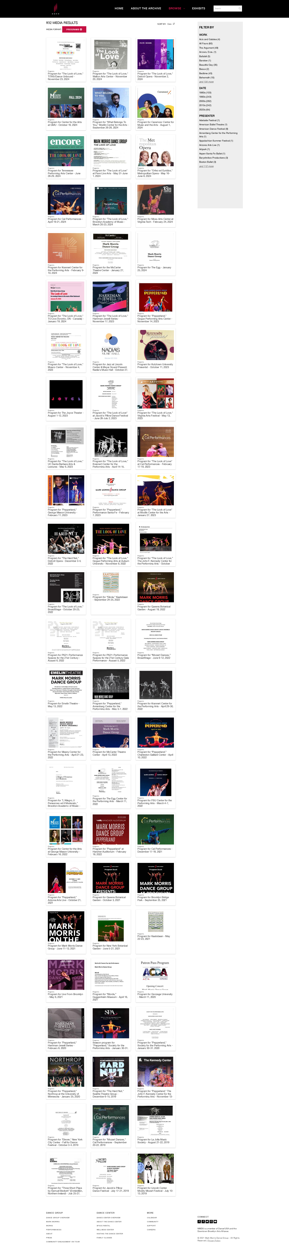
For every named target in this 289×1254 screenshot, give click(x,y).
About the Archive (146, 8)
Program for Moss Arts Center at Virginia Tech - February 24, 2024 (155, 220)
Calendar (152, 1218)
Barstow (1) (205, 60)
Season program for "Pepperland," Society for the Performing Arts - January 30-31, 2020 (110, 1046)
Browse (175, 8)
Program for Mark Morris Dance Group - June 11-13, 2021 (65, 947)
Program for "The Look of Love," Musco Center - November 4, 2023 (65, 367)
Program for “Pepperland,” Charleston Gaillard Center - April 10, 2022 (155, 754)
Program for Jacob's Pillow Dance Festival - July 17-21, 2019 (111, 1189)
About (49, 1234)
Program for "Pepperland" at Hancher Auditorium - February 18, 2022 (109, 851)
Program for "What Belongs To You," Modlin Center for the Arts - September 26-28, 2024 (111, 125)
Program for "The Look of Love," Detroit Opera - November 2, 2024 (155, 76)
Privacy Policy (214, 1240)
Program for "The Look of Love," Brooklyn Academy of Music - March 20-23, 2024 (110, 222)
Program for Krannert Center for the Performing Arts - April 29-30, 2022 (155, 706)
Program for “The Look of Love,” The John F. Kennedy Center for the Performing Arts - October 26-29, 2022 (155, 562)
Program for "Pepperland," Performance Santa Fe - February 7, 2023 (111, 512)
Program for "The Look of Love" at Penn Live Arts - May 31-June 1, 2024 (110, 173)
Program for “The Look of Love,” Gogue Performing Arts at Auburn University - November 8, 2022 (111, 561)
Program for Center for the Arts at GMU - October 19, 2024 (65, 123)
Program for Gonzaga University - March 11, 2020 (155, 995)
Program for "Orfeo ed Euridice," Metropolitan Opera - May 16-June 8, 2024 (155, 173)
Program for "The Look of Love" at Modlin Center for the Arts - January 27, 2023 (154, 512)
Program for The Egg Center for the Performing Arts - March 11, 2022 (110, 801)
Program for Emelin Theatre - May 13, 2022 (63, 705)
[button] (240, 8)
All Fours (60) (206, 43)
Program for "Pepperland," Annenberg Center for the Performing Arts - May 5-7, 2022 (110, 706)
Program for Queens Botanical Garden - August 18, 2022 (153, 608)
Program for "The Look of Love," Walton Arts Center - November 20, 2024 (110, 76)
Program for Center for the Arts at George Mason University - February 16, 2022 (65, 851)
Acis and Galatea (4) (209, 39)
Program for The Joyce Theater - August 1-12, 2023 (66, 414)
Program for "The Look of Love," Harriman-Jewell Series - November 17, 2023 (110, 318)
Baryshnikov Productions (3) (213, 157)
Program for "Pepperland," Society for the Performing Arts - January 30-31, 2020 (155, 1045)
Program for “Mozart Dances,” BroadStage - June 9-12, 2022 (153, 656)
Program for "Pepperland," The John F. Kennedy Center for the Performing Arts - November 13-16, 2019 (155, 1095)
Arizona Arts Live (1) (209, 145)
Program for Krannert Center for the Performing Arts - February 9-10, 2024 (66, 270)
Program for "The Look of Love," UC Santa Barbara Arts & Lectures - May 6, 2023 (65, 464)
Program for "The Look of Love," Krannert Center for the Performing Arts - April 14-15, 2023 (110, 465)
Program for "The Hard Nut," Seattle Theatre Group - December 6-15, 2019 (108, 1094)
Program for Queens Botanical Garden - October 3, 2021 (109, 898)
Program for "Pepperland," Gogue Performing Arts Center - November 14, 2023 (154, 318)
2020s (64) (204, 109)
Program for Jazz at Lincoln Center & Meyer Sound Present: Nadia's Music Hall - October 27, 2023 (110, 368)
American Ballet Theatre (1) (213, 124)
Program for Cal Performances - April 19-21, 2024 (65, 220)
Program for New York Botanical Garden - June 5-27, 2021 (110, 947)
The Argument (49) (208, 47)
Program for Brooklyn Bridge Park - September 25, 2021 (153, 898)
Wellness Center (105, 1230)
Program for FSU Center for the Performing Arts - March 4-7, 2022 (154, 803)
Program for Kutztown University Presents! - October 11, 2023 (155, 366)
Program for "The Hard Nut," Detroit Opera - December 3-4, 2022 (64, 561)
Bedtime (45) (205, 73)
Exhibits (198, 8)
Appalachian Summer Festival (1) (216, 140)
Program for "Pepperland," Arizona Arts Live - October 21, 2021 (64, 900)
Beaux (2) (204, 69)
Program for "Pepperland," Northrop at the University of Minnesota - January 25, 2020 (64, 1094)
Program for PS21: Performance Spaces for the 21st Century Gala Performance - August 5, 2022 (111, 658)
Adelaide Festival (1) (209, 120)
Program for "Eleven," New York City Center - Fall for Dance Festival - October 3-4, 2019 (65, 1142)
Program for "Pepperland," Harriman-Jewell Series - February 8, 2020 (62, 1045)
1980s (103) (205, 92)
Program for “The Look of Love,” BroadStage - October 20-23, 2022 (65, 609)
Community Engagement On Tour (63, 1242)
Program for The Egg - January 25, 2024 (154, 269)
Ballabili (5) (204, 56)
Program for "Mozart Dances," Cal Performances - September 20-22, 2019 (110, 1142)
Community (152, 1222)
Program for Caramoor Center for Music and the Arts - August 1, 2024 (155, 125)
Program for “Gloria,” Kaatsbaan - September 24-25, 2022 (110, 598)
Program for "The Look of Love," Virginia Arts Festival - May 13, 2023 (155, 415)
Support (151, 1226)
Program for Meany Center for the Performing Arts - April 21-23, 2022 (66, 754)
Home (119, 8)
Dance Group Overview (58, 1218)
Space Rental (103, 1226)
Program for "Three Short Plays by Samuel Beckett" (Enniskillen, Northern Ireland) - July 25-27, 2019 (65, 1192)
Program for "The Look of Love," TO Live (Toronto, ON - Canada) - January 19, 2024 (66, 318)
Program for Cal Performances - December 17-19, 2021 (154, 850)
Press (49, 1238)
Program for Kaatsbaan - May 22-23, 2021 (153, 937)
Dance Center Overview (109, 1218)
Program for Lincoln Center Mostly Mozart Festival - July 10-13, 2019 (155, 1191)
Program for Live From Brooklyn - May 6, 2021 (65, 995)
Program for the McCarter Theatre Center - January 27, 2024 (108, 270)
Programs (73, 29)
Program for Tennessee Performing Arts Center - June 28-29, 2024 (64, 173)
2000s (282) (205, 101)
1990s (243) (205, 96)
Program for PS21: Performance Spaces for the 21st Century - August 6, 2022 (65, 658)
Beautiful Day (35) (208, 64)
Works (49, 1226)
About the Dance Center (109, 1222)
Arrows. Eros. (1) (207, 52)
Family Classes (104, 1238)
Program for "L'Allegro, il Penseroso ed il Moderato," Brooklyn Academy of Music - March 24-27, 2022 (64, 804)
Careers (151, 1230)
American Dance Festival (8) (213, 128)
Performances (53, 1230)
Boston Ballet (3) (207, 162)
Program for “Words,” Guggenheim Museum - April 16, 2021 (110, 997)
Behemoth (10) (206, 77)
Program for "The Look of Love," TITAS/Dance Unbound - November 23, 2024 (65, 76)
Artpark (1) (204, 149)
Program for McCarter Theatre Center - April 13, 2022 (109, 753)
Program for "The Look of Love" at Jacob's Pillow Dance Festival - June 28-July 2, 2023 (110, 415)
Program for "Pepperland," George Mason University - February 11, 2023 (62, 512)
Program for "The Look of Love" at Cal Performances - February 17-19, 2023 (154, 464)
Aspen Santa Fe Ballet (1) (212, 153)
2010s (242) (205, 105)
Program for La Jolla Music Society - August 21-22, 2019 (153, 1141)
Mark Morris (53, 1222)
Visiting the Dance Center (110, 1234)
